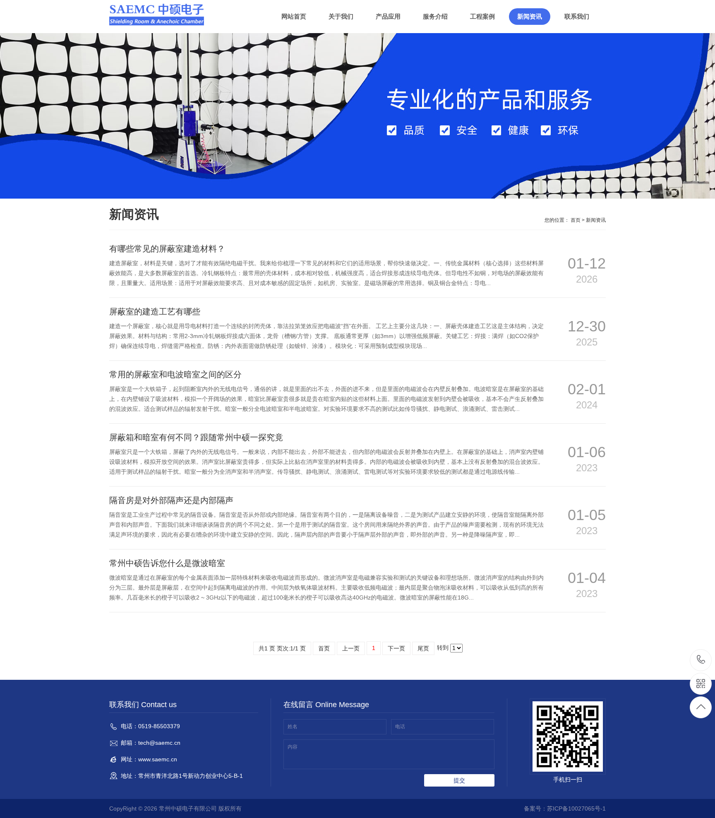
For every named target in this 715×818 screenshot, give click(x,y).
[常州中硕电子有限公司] (159, 14)
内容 (293, 747)
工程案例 (482, 16)
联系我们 (576, 16)
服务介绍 (435, 16)
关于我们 (341, 16)
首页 (576, 220)
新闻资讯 (529, 16)
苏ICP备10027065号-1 (576, 808)
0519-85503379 (701, 660)
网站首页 (293, 16)
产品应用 (388, 16)
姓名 (293, 726)
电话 (400, 726)
